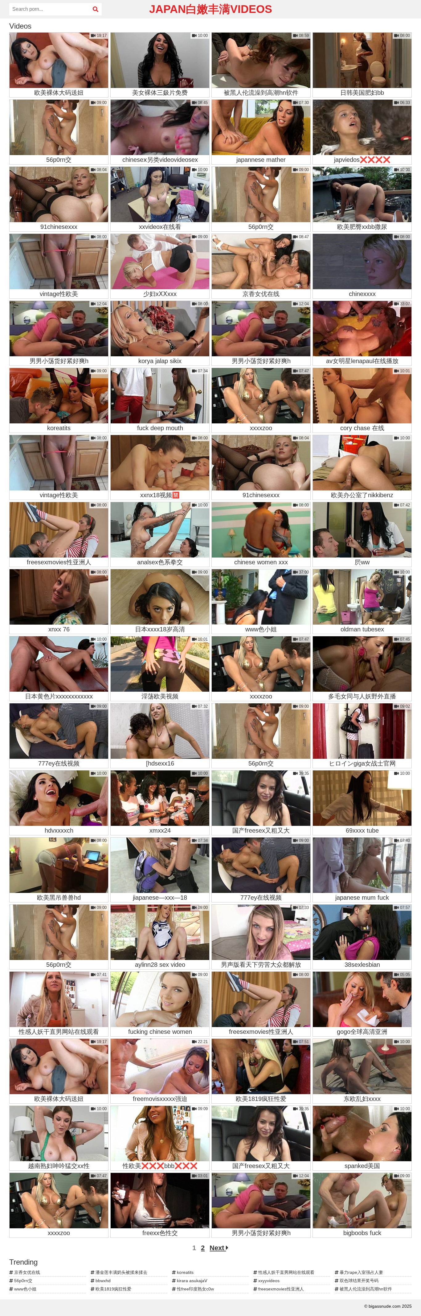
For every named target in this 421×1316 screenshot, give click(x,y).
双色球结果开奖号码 (358, 1280)
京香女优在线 (26, 1272)
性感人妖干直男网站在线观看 (285, 1272)
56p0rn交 (22, 1280)
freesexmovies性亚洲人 (280, 1288)
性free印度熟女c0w (195, 1288)
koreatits (185, 1272)
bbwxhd (102, 1280)
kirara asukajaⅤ (191, 1280)
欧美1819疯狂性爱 (112, 1288)
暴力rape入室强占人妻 (360, 1272)
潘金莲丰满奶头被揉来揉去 (120, 1272)
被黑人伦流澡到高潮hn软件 (365, 1288)
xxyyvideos (268, 1280)
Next (218, 1248)
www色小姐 (24, 1288)
